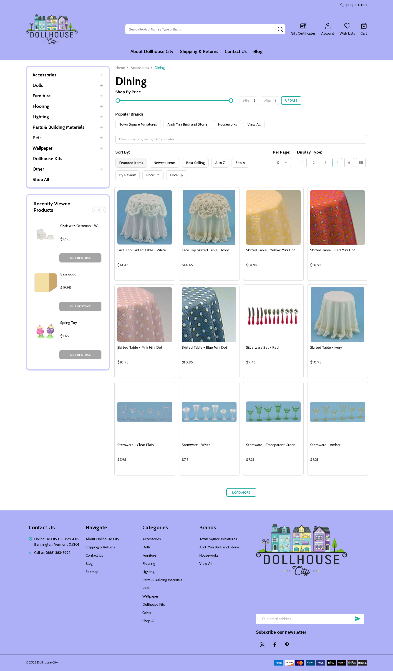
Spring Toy (68, 322)
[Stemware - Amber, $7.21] (337, 412)
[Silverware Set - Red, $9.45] (273, 314)
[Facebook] (274, 645)
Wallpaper (43, 148)
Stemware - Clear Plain (135, 445)
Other (38, 169)
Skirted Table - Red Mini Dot (332, 250)
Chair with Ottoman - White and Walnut (91, 226)
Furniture (42, 95)
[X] (262, 645)
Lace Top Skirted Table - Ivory (205, 250)
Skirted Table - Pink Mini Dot (139, 347)
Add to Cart (153, 279)
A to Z (220, 163)
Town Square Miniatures (138, 124)
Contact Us (236, 51)
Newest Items (165, 163)
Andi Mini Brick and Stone (187, 124)
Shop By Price (128, 91)
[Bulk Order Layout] (361, 162)
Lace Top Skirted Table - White (141, 250)
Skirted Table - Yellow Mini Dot (270, 250)
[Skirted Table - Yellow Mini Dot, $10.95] (273, 217)
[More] (101, 75)
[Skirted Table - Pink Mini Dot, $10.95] (144, 314)
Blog (257, 51)
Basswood (68, 274)
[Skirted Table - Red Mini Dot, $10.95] (337, 217)
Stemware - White (196, 445)
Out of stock (80, 258)
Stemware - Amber (325, 445)
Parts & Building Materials (58, 127)
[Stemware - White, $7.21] (209, 412)
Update (291, 100)
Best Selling (195, 163)
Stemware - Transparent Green (270, 445)
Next (102, 210)
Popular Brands (129, 114)
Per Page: (281, 152)
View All (254, 124)
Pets (37, 137)
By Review (127, 175)
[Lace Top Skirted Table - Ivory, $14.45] (209, 217)
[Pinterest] (287, 645)
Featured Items (131, 163)
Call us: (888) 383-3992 (52, 552)
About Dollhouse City (152, 51)
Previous (95, 210)
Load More (241, 492)
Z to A (240, 163)
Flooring (41, 106)
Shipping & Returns (199, 51)
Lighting (41, 116)
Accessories (44, 75)
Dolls (38, 85)
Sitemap (92, 572)
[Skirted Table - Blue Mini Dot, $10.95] (209, 314)
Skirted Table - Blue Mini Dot (204, 347)
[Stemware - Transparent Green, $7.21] (273, 412)
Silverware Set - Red (262, 347)
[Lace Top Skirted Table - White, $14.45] (144, 217)
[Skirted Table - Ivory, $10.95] (337, 314)
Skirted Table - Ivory (326, 347)
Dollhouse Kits (47, 158)
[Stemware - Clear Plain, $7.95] (144, 412)
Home (120, 68)
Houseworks (227, 124)
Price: (154, 176)
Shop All (41, 179)
